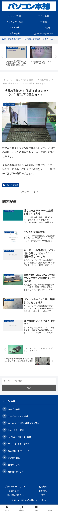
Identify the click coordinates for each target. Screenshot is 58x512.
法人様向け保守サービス (18, 451)
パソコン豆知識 (12, 185)
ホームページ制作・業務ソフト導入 (23, 423)
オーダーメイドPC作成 (18, 416)
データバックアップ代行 (18, 444)
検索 (29, 388)
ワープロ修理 (14, 409)
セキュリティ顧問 (15, 430)
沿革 (43, 495)
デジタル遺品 (14, 458)
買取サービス (14, 465)
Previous (2, 56)
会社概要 (43, 491)
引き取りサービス (15, 472)
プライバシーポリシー (15, 486)
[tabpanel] (16, 56)
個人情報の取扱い (15, 495)
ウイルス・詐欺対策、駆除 (19, 437)
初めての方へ (15, 491)
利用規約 (43, 486)
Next (55, 56)
